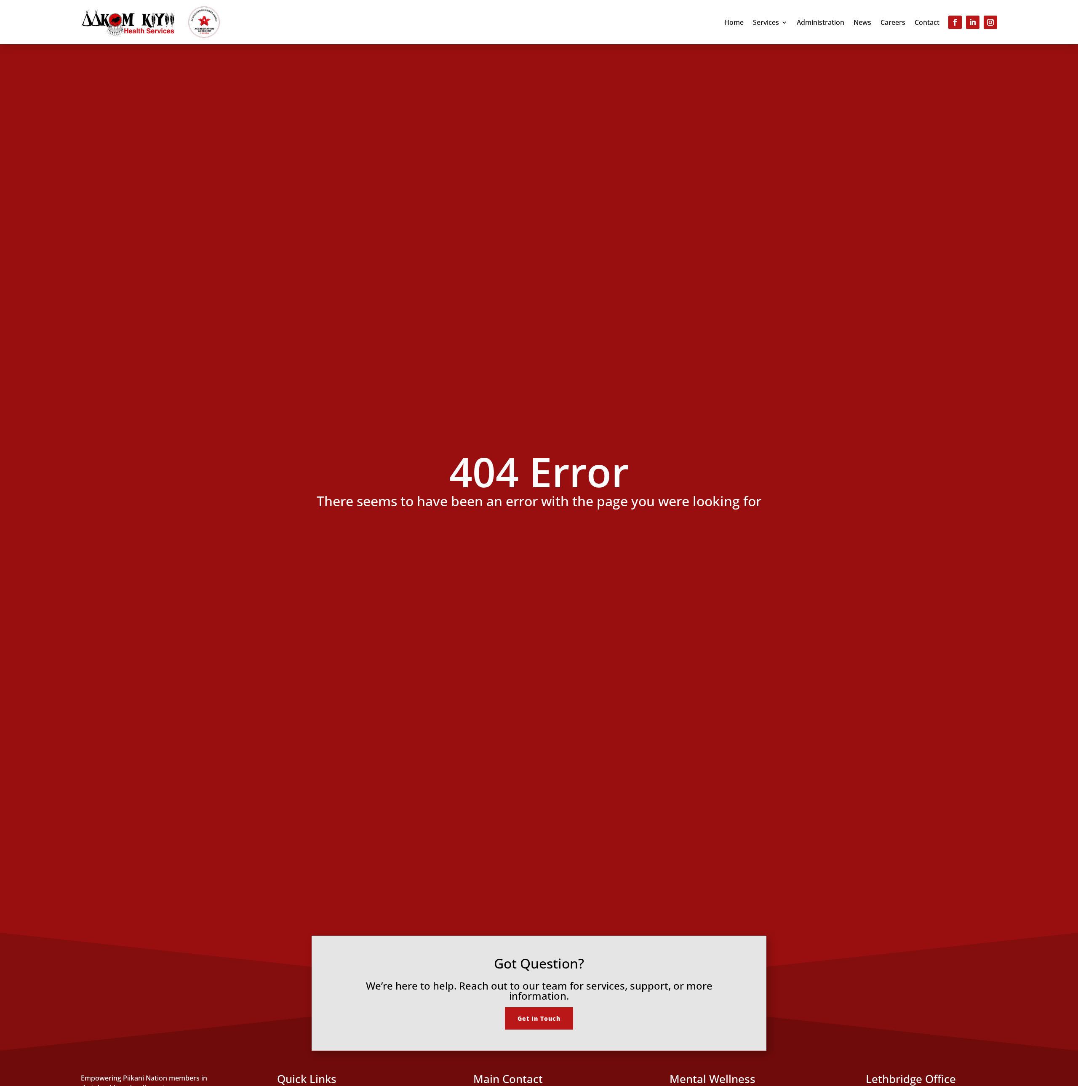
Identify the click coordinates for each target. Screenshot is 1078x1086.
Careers (893, 23)
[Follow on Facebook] (955, 22)
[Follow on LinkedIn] (972, 22)
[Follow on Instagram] (990, 22)
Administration (820, 23)
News (862, 23)
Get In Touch (539, 1018)
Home (734, 23)
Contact (927, 23)
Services (766, 23)
